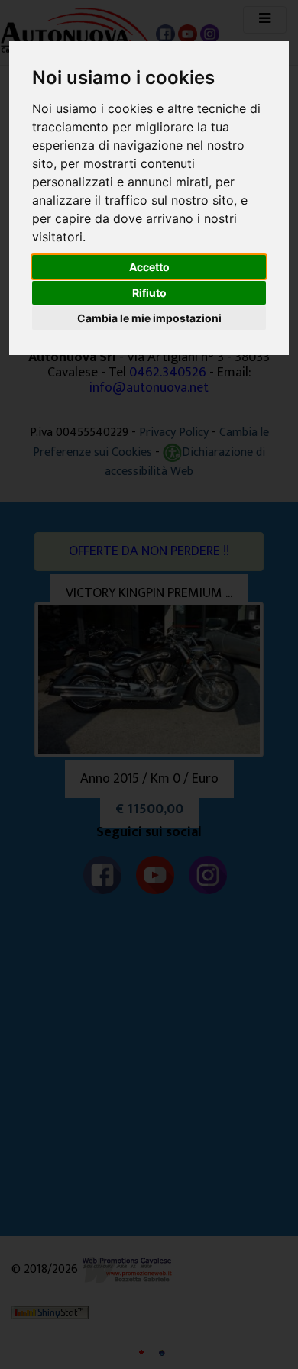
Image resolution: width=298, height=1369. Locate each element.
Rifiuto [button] (149, 292)
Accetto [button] (149, 266)
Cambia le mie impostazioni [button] (149, 318)
